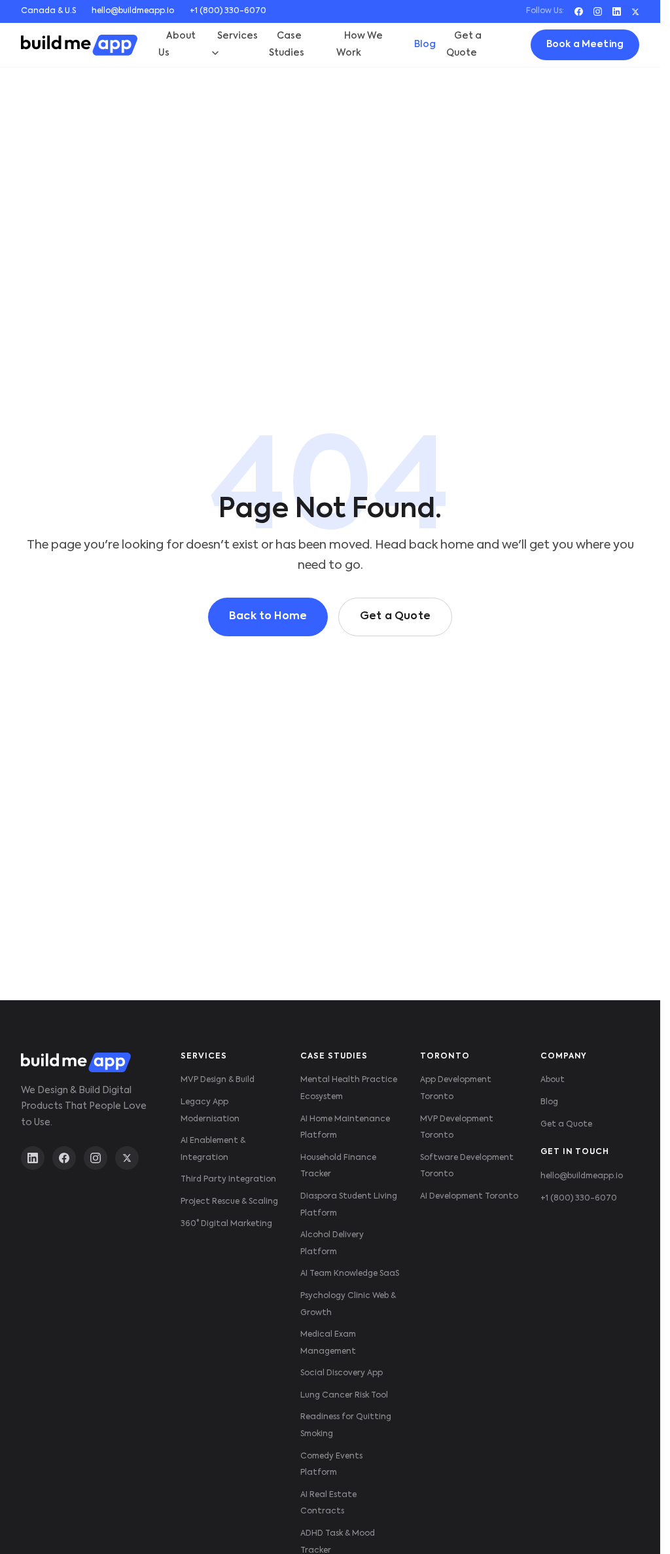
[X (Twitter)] (127, 1158)
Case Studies (286, 44)
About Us (177, 44)
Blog (425, 44)
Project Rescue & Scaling (229, 1202)
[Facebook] (578, 11)
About (552, 1080)
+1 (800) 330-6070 (228, 11)
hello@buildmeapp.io (133, 11)
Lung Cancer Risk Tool (344, 1396)
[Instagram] (597, 11)
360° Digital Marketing (226, 1224)
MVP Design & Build (218, 1080)
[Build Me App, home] (79, 45)
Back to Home (268, 616)
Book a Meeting (585, 44)
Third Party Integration (228, 1180)
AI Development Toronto (469, 1197)
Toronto (445, 1056)
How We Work (359, 44)
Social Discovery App (341, 1373)
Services (237, 36)
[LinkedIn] (616, 11)
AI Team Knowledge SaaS (349, 1274)
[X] (635, 12)
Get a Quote (464, 44)
